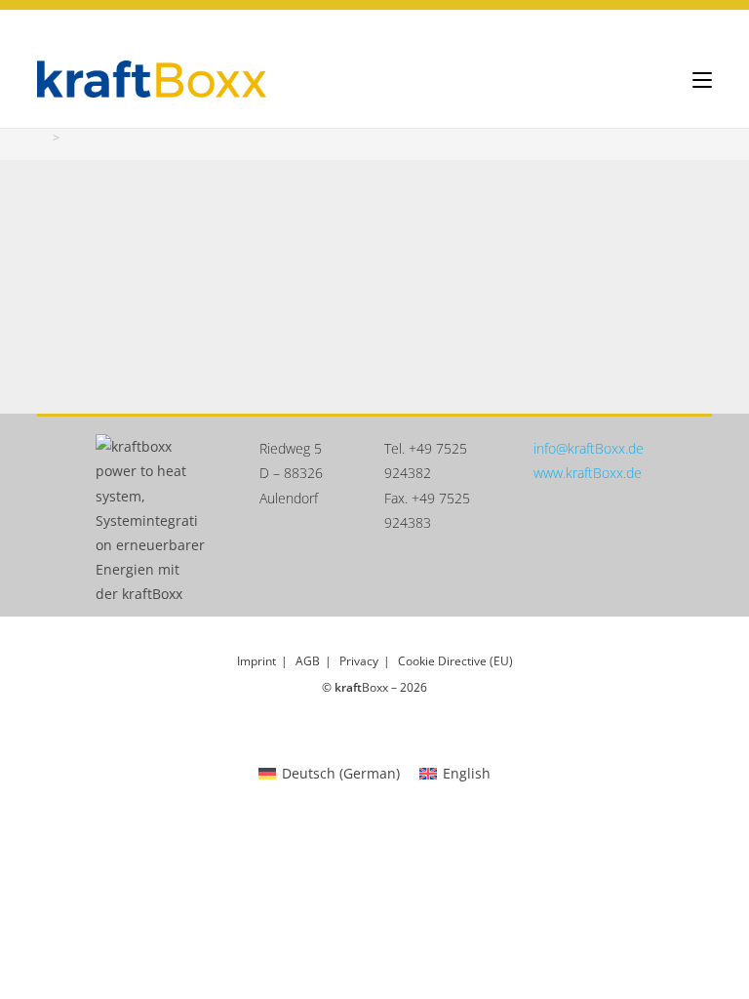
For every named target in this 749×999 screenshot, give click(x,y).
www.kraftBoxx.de (587, 472)
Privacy (358, 661)
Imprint (256, 661)
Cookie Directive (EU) (455, 661)
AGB (308, 661)
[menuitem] (329, 773)
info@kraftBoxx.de (588, 448)
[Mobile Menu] (702, 79)
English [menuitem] (467, 773)
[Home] (42, 137)
